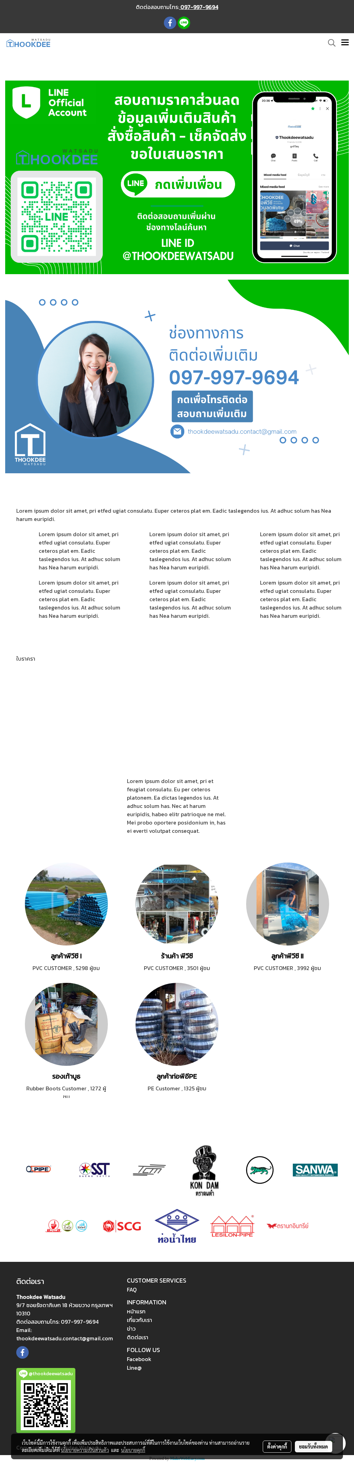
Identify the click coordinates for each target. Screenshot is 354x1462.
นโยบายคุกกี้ (133, 1450)
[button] (329, 43)
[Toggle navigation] (345, 42)
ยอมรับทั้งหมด (313, 1446)
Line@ (134, 1367)
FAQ (132, 1289)
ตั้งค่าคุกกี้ (277, 1446)
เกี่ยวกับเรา (139, 1320)
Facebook (139, 1359)
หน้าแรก (136, 1311)
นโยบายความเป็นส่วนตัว (85, 1450)
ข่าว (131, 1328)
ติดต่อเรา (137, 1337)
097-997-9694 (198, 7)
